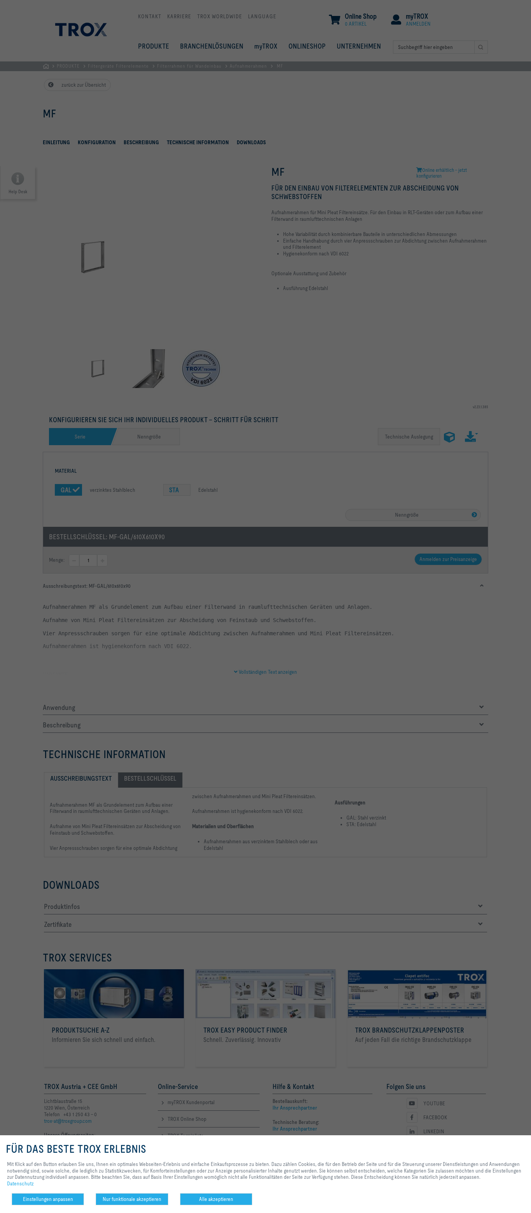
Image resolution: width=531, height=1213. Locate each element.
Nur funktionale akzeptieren (132, 1199)
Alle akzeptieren (216, 1199)
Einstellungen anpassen (48, 1199)
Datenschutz (20, 1183)
